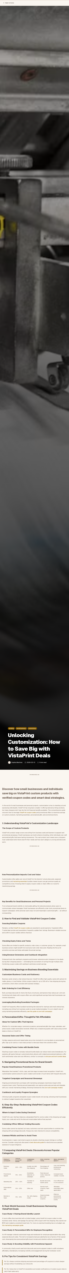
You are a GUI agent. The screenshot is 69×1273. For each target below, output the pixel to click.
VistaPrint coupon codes (28, 812)
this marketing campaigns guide (12, 1225)
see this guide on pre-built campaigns (39, 1011)
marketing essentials (20, 881)
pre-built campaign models (54, 1088)
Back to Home (9, 3)
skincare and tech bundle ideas (55, 1056)
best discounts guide (37, 1142)
